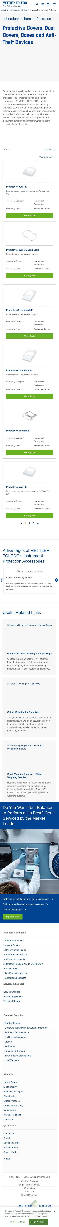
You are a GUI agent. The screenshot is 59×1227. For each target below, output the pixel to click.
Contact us (29, 1188)
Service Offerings (11, 992)
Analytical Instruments (14, 959)
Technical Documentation (17, 1032)
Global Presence (11, 1101)
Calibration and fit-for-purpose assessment (23, 904)
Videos (8, 1042)
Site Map (29, 1191)
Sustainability (10, 1087)
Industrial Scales (11, 945)
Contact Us (8, 1133)
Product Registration (13, 996)
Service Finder (10, 1152)
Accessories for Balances (20, 10)
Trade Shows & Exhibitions (18, 1056)
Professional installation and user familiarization (26, 899)
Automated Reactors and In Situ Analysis (23, 964)
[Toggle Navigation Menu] (54, 4)
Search (6, 1138)
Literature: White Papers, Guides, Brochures (26, 1028)
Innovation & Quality (13, 1105)
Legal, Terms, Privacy (29, 1185)
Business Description (13, 1091)
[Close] (55, 1211)
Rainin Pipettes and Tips (15, 954)
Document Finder (11, 1143)
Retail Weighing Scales (14, 950)
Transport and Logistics (14, 978)
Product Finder (10, 1147)
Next (57, 580)
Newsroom (8, 1119)
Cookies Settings (29, 1181)
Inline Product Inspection (15, 973)
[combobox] (47, 156)
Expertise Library (11, 1023)
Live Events (9, 1046)
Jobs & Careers (11, 1082)
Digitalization (9, 1096)
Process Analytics (12, 968)
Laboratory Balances (13, 940)
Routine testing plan (12, 910)
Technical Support (12, 1001)
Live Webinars (12, 1060)
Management (9, 1110)
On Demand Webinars (15, 1037)
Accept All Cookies (38, 1222)
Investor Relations (12, 1115)
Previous (2, 580)
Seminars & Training (15, 1051)
